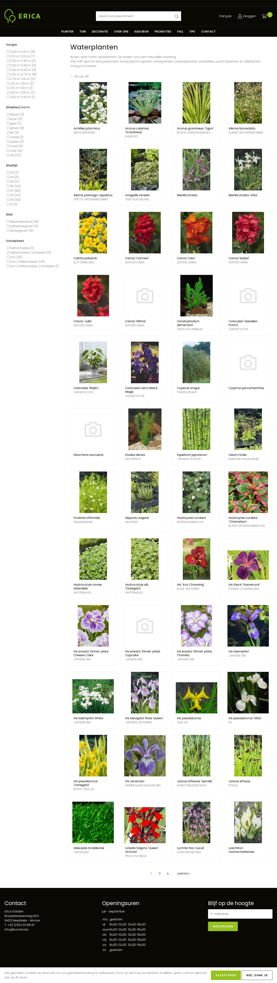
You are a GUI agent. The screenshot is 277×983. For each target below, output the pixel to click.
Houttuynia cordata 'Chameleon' (243, 520)
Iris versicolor (135, 781)
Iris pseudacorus (189, 718)
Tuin (83, 31)
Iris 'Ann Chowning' (190, 584)
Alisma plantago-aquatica (92, 195)
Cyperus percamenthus (246, 388)
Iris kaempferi (239, 651)
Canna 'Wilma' (135, 321)
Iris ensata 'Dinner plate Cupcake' (142, 653)
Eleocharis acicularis (88, 455)
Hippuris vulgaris (137, 518)
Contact (208, 31)
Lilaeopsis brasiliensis (88, 848)
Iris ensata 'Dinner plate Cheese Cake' (91, 653)
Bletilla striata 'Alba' (243, 195)
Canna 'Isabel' (239, 258)
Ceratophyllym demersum (188, 323)
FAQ (180, 31)
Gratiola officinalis (86, 518)
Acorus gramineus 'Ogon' (195, 128)
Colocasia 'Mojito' (86, 388)
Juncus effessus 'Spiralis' (195, 781)
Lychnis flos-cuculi (190, 848)
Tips (192, 31)
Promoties (163, 31)
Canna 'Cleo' (186, 258)
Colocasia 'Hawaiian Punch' (243, 323)
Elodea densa (135, 455)
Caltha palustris (85, 258)
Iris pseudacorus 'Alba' (245, 718)
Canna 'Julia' (82, 321)
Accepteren (226, 975)
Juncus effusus (239, 781)
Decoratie (100, 31)
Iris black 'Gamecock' (244, 584)
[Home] (47, 16)
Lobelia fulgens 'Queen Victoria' (141, 850)
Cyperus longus (188, 388)
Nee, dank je (257, 975)
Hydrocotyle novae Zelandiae (87, 586)
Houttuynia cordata (191, 518)
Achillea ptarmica (86, 128)
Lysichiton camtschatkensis (241, 850)
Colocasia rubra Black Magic (141, 390)
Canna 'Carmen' (137, 258)
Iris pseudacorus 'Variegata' (85, 783)
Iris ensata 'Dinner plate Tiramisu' (194, 653)
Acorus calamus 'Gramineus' (137, 130)
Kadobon (142, 31)
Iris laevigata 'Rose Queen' (144, 718)
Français (225, 16)
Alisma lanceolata (242, 128)
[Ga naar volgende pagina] (168, 873)
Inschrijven (223, 926)
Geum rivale (237, 455)
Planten (67, 31)
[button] (177, 16)
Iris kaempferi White (88, 718)
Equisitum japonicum (192, 455)
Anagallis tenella (137, 195)
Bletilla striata (187, 195)
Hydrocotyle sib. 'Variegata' (137, 586)
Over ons (121, 31)
